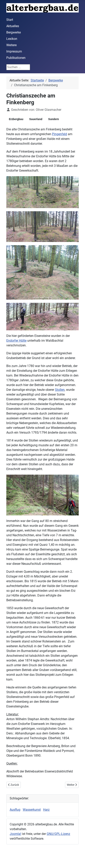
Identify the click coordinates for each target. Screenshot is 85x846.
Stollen (60, 390)
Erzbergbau (16, 119)
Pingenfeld (59, 134)
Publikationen (16, 58)
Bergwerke (13, 32)
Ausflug (15, 810)
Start (9, 20)
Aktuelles (12, 26)
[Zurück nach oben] (78, 839)
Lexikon (11, 39)
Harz (46, 810)
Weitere (11, 45)
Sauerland (35, 119)
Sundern (53, 119)
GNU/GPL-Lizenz (58, 834)
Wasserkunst (32, 810)
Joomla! (15, 834)
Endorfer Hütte (16, 340)
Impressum (14, 51)
